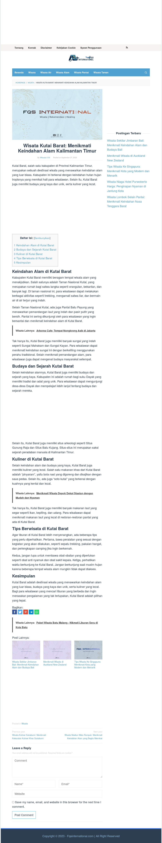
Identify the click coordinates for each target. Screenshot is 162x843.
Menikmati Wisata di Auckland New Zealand (54, 663)
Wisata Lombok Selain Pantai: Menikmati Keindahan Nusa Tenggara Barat (126, 201)
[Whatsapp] (36, 612)
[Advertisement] (81, 22)
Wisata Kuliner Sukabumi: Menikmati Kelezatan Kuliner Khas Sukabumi (29, 735)
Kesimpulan (22, 262)
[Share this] (14, 612)
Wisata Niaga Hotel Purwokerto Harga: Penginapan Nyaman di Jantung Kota (127, 186)
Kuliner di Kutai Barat (28, 254)
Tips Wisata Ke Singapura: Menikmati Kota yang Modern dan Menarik (87, 664)
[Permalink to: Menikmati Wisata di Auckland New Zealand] (57, 650)
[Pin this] (25, 612)
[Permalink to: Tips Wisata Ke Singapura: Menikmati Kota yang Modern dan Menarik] (88, 650)
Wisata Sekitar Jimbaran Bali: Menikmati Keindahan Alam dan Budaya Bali (25, 664)
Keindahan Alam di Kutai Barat (34, 245)
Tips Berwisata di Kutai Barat (33, 258)
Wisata (25, 723)
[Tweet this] (20, 612)
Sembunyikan (42, 238)
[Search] (146, 72)
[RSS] (127, 47)
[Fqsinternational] (81, 58)
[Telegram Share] (31, 612)
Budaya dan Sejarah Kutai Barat (35, 249)
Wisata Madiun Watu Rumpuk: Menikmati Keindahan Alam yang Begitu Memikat (83, 735)
